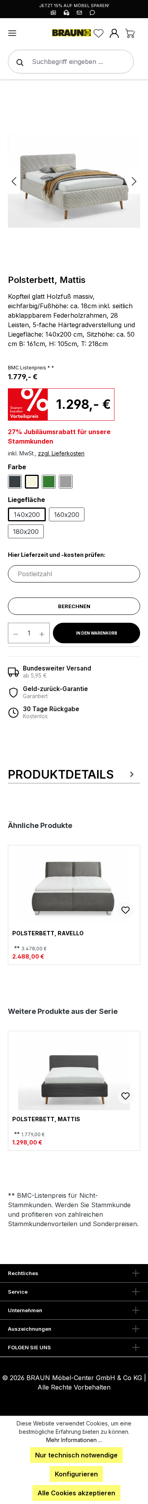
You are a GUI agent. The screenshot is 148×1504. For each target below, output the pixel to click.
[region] (74, 181)
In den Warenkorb (96, 633)
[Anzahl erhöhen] (42, 633)
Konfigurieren (76, 1474)
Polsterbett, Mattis (46, 1119)
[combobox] (71, 61)
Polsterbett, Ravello (48, 933)
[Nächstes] (134, 181)
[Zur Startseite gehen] (71, 33)
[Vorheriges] (14, 181)
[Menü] (12, 33)
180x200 (26, 532)
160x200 (66, 515)
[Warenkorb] (130, 33)
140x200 (27, 515)
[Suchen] (18, 61)
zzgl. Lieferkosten (61, 453)
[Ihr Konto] (114, 33)
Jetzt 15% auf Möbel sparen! (74, 5)
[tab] (72, 774)
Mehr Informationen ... (74, 1440)
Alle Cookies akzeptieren (76, 1493)
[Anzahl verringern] (15, 633)
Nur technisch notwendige (76, 1455)
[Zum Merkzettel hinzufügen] (125, 910)
